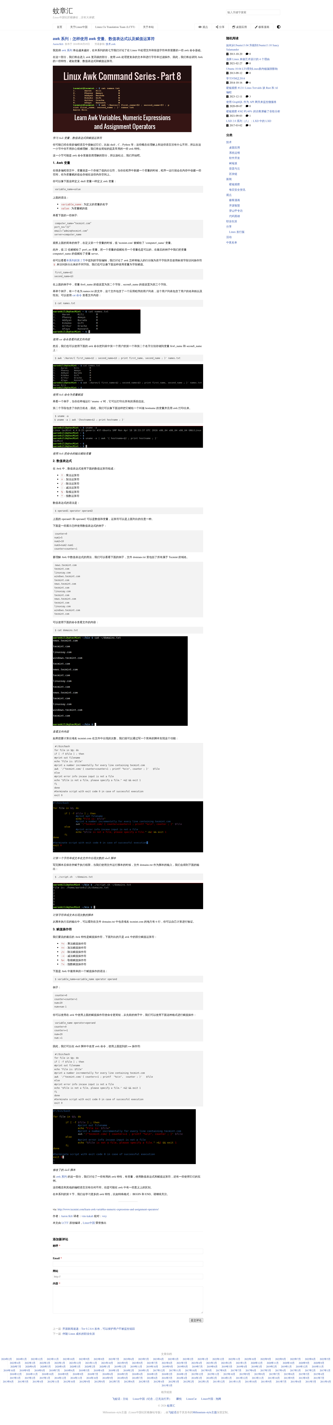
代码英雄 (234, 216)
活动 (229, 237)
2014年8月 (122, 1378)
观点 (229, 195)
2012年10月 (69, 1381)
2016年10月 (48, 1374)
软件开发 (234, 158)
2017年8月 (221, 1370)
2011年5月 (310, 1381)
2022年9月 (265, 1359)
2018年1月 (143, 1370)
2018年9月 (24, 1370)
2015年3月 (15, 1378)
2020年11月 (273, 1363)
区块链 (233, 174)
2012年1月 (203, 1381)
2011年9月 (266, 1381)
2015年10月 (229, 1374)
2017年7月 (236, 1370)
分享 (229, 226)
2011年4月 (325, 1381)
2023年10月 (69, 1359)
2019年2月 (271, 1366)
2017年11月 (175, 1370)
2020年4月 (60, 1366)
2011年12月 (219, 1381)
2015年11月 (213, 1374)
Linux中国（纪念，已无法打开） (152, 1399)
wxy (104, 1216)
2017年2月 (310, 1370)
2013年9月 (289, 1378)
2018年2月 (128, 1370)
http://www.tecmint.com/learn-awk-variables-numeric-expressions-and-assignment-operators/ (108, 1209)
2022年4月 (15, 1363)
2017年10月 (191, 1370)
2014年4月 (182, 1378)
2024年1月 (21, 1359)
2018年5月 (84, 1370)
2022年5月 (325, 1359)
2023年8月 (99, 1359)
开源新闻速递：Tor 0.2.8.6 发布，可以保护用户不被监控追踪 (98, 1328)
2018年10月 (9, 1370)
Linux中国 (89, 1223)
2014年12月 (60, 1378)
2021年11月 (91, 1363)
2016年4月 (137, 1374)
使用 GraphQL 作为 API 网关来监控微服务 (251, 102)
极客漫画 (234, 200)
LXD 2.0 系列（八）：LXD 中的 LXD (248, 121)
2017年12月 (159, 1370)
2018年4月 (99, 1370)
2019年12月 (120, 1366)
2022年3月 (30, 1363)
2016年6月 (107, 1374)
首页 (59, 27)
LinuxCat (191, 1399)
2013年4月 (38, 1381)
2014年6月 (152, 1378)
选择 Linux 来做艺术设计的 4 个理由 (248, 59)
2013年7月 (319, 1378)
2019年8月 (182, 1366)
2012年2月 (188, 1381)
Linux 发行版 (237, 232)
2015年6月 (289, 1374)
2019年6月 (212, 1366)
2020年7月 (15, 1366)
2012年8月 (99, 1381)
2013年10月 (274, 1378)
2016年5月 (122, 1374)
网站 (55, 1270)
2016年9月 (63, 1374)
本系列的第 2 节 (75, 260)
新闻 (229, 179)
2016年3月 (152, 1374)
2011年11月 (235, 1381)
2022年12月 (218, 1359)
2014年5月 (167, 1378)
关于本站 (148, 27)
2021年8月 (137, 1363)
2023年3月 (173, 1359)
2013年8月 (304, 1378)
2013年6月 (8, 1381)
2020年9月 (304, 1363)
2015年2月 (30, 1378)
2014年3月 (196, 1378)
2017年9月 (206, 1370)
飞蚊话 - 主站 (120, 1399)
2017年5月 (265, 1370)
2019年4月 (241, 1366)
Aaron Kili (58, 44)
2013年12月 (242, 1378)
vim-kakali (87, 1216)
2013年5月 (23, 1381)
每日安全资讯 (237, 189)
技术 (108, 44)
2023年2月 (188, 1359)
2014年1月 (226, 1378)
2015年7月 (274, 1374)
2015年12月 (197, 1374)
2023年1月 (203, 1359)
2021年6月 (167, 1363)
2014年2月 (211, 1378)
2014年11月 (76, 1378)
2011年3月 (167, 1385)
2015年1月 (45, 1378)
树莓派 (233, 163)
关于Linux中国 (78, 27)
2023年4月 (158, 1359)
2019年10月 (152, 1366)
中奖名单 (231, 242)
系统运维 (234, 152)
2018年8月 (39, 1370)
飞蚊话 (172, 1412)
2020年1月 (104, 1366)
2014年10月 (92, 1378)
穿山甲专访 (236, 210)
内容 (55, 1283)
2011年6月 (296, 1381)
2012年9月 (84, 1381)
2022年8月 (280, 1359)
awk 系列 (67, 50)
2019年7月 (197, 1366)
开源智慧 (234, 205)
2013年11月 (258, 1378)
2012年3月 (173, 1381)
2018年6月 (69, 1370)
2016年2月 (167, 1374)
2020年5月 (45, 1366)
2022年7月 (295, 1359)
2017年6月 (251, 1370)
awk (113, 44)
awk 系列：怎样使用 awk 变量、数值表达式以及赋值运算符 (104, 38)
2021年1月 (241, 1363)
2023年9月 (84, 1359)
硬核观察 (234, 184)
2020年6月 (30, 1366)
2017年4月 (280, 1370)
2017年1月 (325, 1370)
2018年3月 (113, 1370)
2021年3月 (211, 1363)
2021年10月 (107, 1363)
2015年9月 (244, 1374)
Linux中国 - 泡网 (211, 1399)
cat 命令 (77, 295)
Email (56, 1258)
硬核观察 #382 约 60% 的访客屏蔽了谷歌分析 (253, 111)
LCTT (65, 1223)
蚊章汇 (63, 10)
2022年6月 (310, 1359)
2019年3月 (256, 1366)
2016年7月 (92, 1374)
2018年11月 (318, 1366)
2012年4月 (159, 1381)
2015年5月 (304, 1374)
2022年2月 (45, 1363)
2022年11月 (234, 1359)
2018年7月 (54, 1370)
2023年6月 (128, 1359)
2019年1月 (286, 1366)
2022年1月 (59, 1363)
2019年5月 (227, 1366)
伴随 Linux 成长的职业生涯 (78, 1333)
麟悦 (179, 1399)
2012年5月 (144, 1381)
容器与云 (234, 168)
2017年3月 (295, 1370)
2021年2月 (226, 1363)
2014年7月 (137, 1378)
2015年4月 (319, 1374)
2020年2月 (90, 1366)
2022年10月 (250, 1359)
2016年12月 (16, 1374)
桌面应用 (234, 147)
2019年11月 (136, 1366)
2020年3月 (75, 1366)
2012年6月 (129, 1381)
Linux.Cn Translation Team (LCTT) (115, 27)
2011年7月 (281, 1381)
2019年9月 (167, 1366)
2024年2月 (6, 1359)
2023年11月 (53, 1359)
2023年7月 (113, 1359)
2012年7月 (114, 1381)
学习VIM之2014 (235, 78)
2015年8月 (259, 1374)
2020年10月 (289, 1363)
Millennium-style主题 (205, 1412)
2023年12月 (37, 1359)
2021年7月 (152, 1363)
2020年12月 (257, 1363)
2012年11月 (53, 1381)
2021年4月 (196, 1363)
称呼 (55, 1245)
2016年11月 (32, 1374)
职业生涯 (231, 221)
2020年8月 (319, 1363)
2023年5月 (143, 1359)
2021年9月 (122, 1363)
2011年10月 (251, 1381)
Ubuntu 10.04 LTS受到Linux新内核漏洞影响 (252, 68)
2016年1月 (182, 1374)
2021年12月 (75, 1363)
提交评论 (196, 1320)
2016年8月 (78, 1374)
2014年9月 (107, 1378)
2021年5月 (182, 1363)
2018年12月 (302, 1366)
